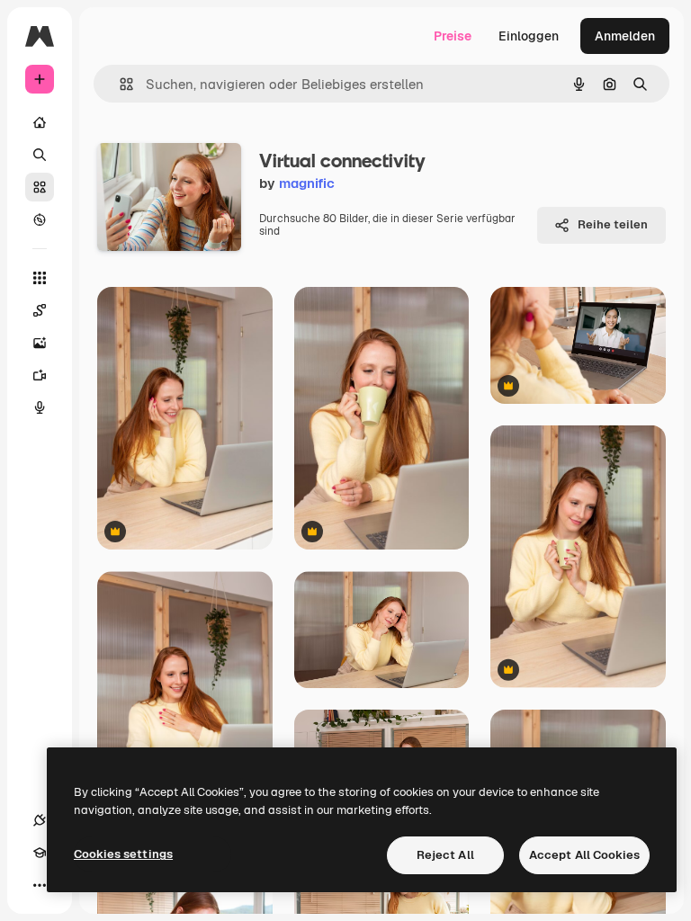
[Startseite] (39, 122)
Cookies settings (123, 854)
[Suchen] (39, 154)
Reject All (445, 855)
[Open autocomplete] (119, 84)
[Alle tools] (39, 278)
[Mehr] (39, 885)
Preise (452, 36)
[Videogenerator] (39, 375)
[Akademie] (39, 852)
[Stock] (39, 187)
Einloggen (528, 36)
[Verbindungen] (39, 820)
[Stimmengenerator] (39, 407)
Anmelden (625, 36)
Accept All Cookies (584, 855)
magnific (307, 183)
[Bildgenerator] (39, 342)
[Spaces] (39, 310)
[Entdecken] (39, 219)
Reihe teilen (613, 224)
